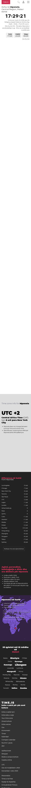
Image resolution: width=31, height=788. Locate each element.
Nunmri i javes (7, 743)
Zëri (3, 746)
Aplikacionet (6, 751)
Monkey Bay (7, 675)
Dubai (4, 525)
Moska (4, 522)
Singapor (5, 536)
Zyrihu (4, 514)
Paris (10, 35)
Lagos (3, 502)
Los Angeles (6, 485)
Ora (3, 727)
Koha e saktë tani (8, 712)
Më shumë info (10, 26)
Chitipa (24, 658)
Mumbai (4, 528)
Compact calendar (8, 740)
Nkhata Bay (9, 681)
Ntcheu (15, 685)
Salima (14, 688)
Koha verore (6, 724)
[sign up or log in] (23, 3)
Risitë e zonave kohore (10, 757)
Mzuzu (23, 678)
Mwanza (6, 678)
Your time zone (7, 718)
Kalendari (5, 737)
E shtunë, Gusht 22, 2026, (18, 20)
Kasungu (8, 665)
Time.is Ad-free (7, 779)
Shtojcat (5, 754)
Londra (4, 505)
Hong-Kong (5, 531)
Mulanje (25, 675)
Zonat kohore (7, 721)
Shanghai (5, 533)
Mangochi (11, 671)
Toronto (4, 494)
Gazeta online (7, 760)
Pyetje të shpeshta (8, 782)
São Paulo (5, 497)
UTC (3, 499)
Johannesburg (6, 508)
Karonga (18, 661)
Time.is (6, 2)
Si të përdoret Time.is (9, 785)
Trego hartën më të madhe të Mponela (17, 612)
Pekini (17, 35)
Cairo (3, 516)
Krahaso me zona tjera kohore (14, 549)
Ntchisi (23, 685)
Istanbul (4, 519)
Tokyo (25, 35)
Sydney (4, 542)
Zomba (23, 688)
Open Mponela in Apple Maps (14, 617)
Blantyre (14, 658)
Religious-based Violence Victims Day (17, 22)
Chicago (4, 488)
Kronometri (6, 730)
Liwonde (10, 668)
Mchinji (21, 671)
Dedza (10, 661)
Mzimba (14, 678)
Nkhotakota (20, 681)
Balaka (5, 658)
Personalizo (6, 776)
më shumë (25, 39)
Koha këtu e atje (8, 715)
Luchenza (20, 668)
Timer (4, 734)
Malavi (15, 652)
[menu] (28, 2)
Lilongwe (20, 664)
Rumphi (6, 688)
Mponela (16, 675)
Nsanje (7, 685)
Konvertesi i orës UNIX (10, 771)
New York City (6, 491)
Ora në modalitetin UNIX (11, 768)
